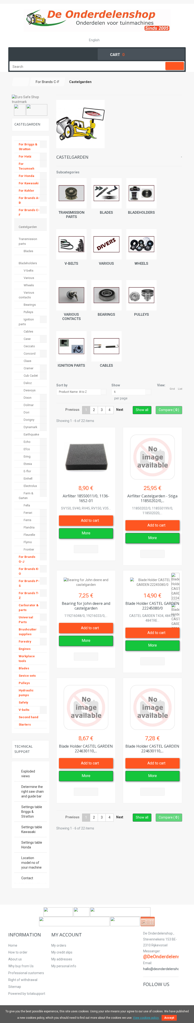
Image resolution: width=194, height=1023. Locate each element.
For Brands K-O (29, 571)
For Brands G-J (27, 559)
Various (106, 263)
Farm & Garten (26, 495)
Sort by (61, 385)
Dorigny (28, 419)
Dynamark (30, 427)
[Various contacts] (71, 295)
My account (66, 934)
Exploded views (28, 773)
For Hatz (25, 156)
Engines (25, 649)
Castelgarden (28, 227)
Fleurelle (29, 535)
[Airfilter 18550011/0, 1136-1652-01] (86, 454)
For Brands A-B (29, 200)
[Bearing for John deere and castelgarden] (86, 579)
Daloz (27, 383)
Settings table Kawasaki (31, 829)
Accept (169, 1017)
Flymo (27, 542)
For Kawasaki (29, 183)
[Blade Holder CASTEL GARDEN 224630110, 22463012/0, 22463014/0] (86, 705)
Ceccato (29, 346)
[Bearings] (106, 295)
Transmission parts (71, 214)
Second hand (28, 717)
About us (15, 959)
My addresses (61, 959)
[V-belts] (71, 244)
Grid (172, 388)
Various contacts (71, 316)
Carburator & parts (29, 607)
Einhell (27, 478)
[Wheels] (141, 244)
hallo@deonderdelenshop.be (164, 969)
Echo (27, 442)
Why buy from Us (21, 966)
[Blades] (106, 193)
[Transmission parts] (71, 193)
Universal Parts (26, 620)
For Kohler (26, 190)
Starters (25, 724)
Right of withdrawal (22, 980)
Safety (23, 702)
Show (115, 385)
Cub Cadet (30, 375)
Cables (106, 365)
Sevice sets (27, 675)
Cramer (28, 368)
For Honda (26, 176)
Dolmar (28, 405)
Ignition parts (71, 365)
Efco (26, 449)
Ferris (27, 520)
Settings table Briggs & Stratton (31, 811)
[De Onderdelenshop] (97, 20)
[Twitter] (151, 994)
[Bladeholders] (141, 193)
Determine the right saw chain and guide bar (32, 791)
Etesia (27, 464)
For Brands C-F (29, 212)
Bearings (106, 314)
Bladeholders (141, 212)
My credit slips (61, 952)
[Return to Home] (21, 82)
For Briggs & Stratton (28, 147)
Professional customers (26, 973)
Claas (27, 361)
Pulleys (141, 314)
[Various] (106, 244)
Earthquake (31, 434)
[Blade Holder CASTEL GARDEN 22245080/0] (152, 579)
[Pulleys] (141, 295)
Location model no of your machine (31, 862)
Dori (26, 412)
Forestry (25, 641)
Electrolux (30, 486)
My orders (58, 945)
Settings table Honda (31, 845)
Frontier (28, 549)
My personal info (63, 966)
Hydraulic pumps (26, 693)
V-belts (71, 263)
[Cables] (106, 346)
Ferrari (27, 512)
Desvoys (29, 390)
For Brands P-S (29, 583)
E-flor (27, 471)
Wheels (141, 263)
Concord (29, 353)
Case (27, 339)
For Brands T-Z (29, 595)
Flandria (29, 527)
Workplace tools (27, 658)
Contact (27, 878)
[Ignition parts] (71, 346)
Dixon (27, 397)
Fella (26, 505)
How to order (17, 952)
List (180, 388)
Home (12, 945)
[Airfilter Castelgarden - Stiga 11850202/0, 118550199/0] (152, 454)
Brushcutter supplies (28, 632)
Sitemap (14, 987)
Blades (106, 212)
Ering (27, 456)
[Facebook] (146, 994)
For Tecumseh (26, 166)
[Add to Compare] (86, 549)
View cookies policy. (146, 1017)
